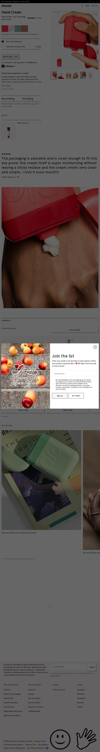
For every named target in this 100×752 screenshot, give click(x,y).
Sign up (60, 396)
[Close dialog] (95, 347)
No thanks (76, 396)
